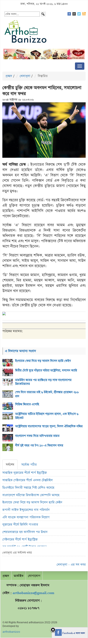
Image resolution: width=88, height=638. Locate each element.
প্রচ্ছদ (9, 76)
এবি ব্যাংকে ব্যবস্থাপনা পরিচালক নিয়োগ (26, 517)
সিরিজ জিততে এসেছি (27, 404)
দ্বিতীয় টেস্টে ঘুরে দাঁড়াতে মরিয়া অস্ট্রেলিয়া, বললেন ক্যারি (46, 370)
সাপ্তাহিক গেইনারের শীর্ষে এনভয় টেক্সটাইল (27, 480)
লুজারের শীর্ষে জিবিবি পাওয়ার (20, 524)
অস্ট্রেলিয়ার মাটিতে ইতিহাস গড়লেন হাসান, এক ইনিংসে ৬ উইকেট (46, 416)
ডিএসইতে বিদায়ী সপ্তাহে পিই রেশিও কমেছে (28, 487)
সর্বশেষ (10, 464)
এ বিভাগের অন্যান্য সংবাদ (20, 351)
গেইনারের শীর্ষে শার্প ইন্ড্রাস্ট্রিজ (20, 539)
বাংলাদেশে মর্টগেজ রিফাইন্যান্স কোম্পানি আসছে (30, 495)
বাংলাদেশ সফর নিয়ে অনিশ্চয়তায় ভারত (37, 436)
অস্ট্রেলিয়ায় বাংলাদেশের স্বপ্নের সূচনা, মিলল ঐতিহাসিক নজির (49, 426)
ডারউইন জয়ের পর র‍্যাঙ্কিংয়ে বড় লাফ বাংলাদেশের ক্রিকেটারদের (43, 382)
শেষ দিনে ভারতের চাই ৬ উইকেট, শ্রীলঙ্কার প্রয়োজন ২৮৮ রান (47, 394)
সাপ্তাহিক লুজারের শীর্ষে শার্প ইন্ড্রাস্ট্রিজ (24, 472)
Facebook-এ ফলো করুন (73, 633)
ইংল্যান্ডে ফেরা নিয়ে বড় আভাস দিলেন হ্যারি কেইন (43, 361)
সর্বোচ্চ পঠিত (29, 464)
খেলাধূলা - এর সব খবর (71, 564)
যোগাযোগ (34, 576)
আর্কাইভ (18, 576)
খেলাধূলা (25, 76)
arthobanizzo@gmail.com (33, 593)
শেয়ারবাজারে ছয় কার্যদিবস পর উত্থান (24, 532)
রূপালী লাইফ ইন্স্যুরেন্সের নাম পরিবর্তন (26, 510)
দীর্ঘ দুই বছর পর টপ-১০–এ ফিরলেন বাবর (39, 445)
